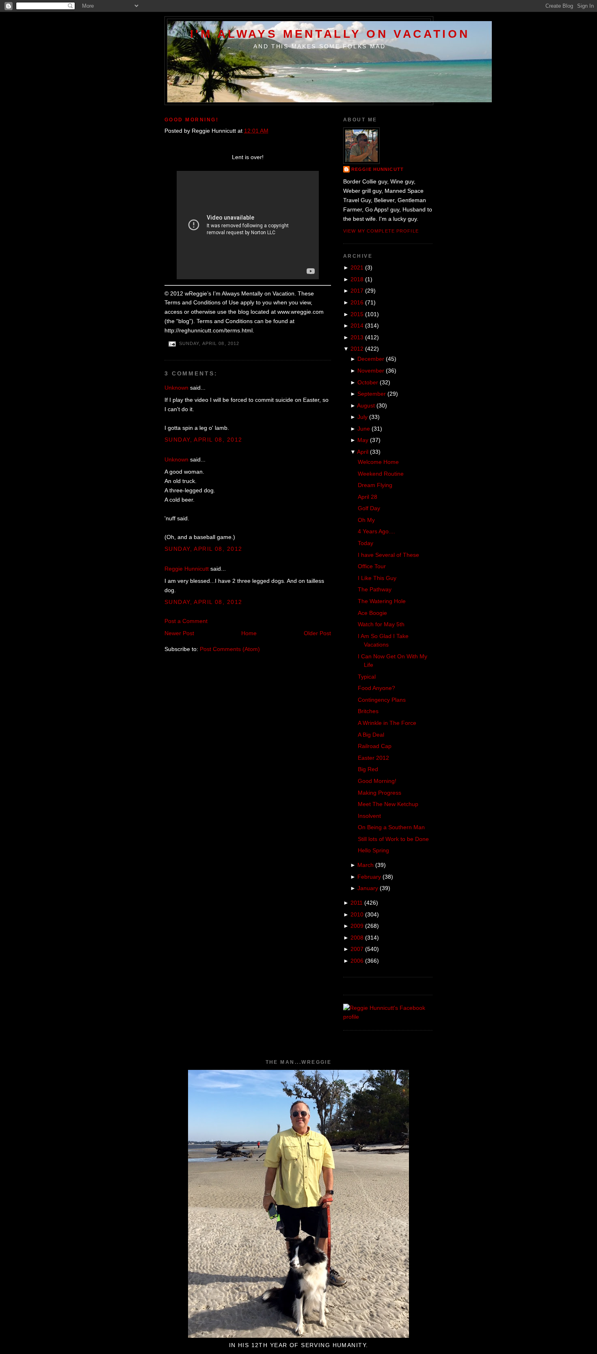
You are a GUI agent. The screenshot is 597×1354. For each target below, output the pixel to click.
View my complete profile (381, 231)
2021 (356, 267)
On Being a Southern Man (391, 827)
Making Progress (379, 792)
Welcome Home (378, 462)
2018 (356, 279)
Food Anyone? (376, 688)
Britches (368, 711)
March (365, 865)
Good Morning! (191, 120)
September (371, 393)
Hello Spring (373, 850)
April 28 (367, 497)
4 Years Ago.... (376, 531)
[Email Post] (171, 343)
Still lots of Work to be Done (393, 839)
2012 (356, 348)
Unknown (176, 387)
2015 (356, 314)
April (362, 451)
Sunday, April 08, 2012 (203, 439)
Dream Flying (375, 485)
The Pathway (375, 589)
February (369, 876)
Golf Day (369, 508)
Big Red (368, 769)
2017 (356, 290)
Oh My (366, 520)
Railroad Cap (375, 746)
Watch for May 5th (381, 624)
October (367, 382)
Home (249, 633)
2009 (356, 926)
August (366, 405)
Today (365, 543)
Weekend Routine (381, 473)
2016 (356, 302)
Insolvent (369, 816)
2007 (356, 949)
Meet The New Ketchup (388, 804)
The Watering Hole (382, 601)
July (362, 417)
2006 (356, 960)
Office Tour (372, 566)
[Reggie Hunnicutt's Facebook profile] (388, 1016)
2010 (356, 914)
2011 (356, 902)
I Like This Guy (377, 578)
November (370, 370)
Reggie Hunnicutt (186, 568)
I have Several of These (388, 555)
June (363, 428)
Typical (367, 676)
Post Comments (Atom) (230, 649)
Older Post (317, 633)
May (362, 440)
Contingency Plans (382, 699)
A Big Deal (371, 734)
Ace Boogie (372, 613)
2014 (356, 325)
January (367, 888)
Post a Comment (186, 621)
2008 (356, 937)
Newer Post (179, 633)
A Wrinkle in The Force (387, 723)
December (370, 359)
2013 (356, 337)
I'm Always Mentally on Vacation (330, 33)
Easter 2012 (373, 758)
